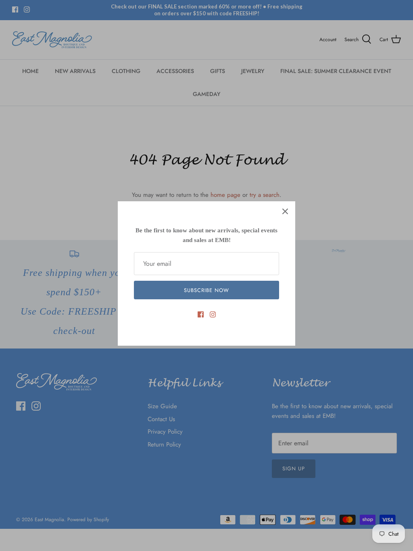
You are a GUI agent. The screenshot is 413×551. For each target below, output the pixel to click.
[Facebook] (201, 314)
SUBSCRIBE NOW (206, 290)
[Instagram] (213, 314)
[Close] (285, 211)
